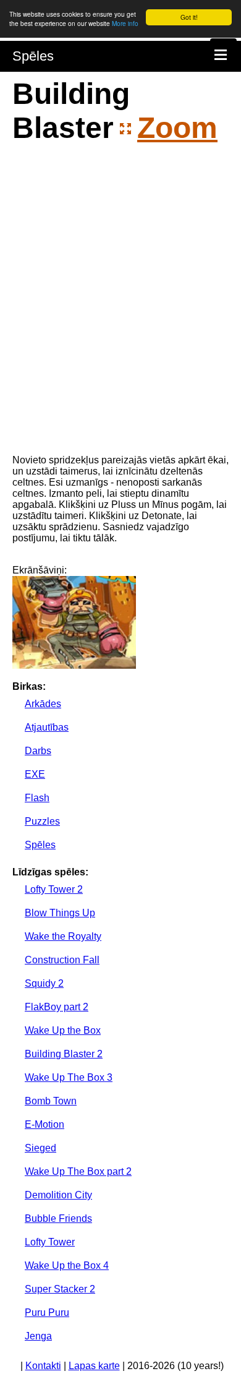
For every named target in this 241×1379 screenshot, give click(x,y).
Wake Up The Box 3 (68, 1077)
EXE (35, 774)
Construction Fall (62, 960)
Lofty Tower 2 (54, 889)
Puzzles (42, 821)
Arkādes (43, 703)
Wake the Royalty (63, 936)
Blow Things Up (60, 913)
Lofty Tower (50, 1242)
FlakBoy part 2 (56, 1007)
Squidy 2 (44, 983)
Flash (37, 798)
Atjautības (47, 727)
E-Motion (44, 1124)
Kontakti (43, 1365)
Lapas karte (94, 1365)
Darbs (38, 750)
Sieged (40, 1148)
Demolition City (58, 1195)
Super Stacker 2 (60, 1289)
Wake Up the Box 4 (67, 1265)
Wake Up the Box (63, 1030)
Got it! (189, 17)
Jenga (38, 1336)
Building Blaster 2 (64, 1054)
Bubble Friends (58, 1218)
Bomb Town (51, 1101)
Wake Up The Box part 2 (78, 1171)
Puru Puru (47, 1312)
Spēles (33, 56)
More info (125, 23)
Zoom (177, 127)
